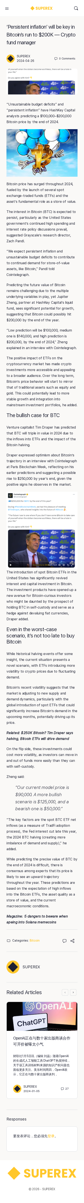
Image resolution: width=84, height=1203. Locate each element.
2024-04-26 (25, 61)
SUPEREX (23, 56)
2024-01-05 (31, 1091)
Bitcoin (35, 940)
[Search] (76, 8)
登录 (51, 1136)
